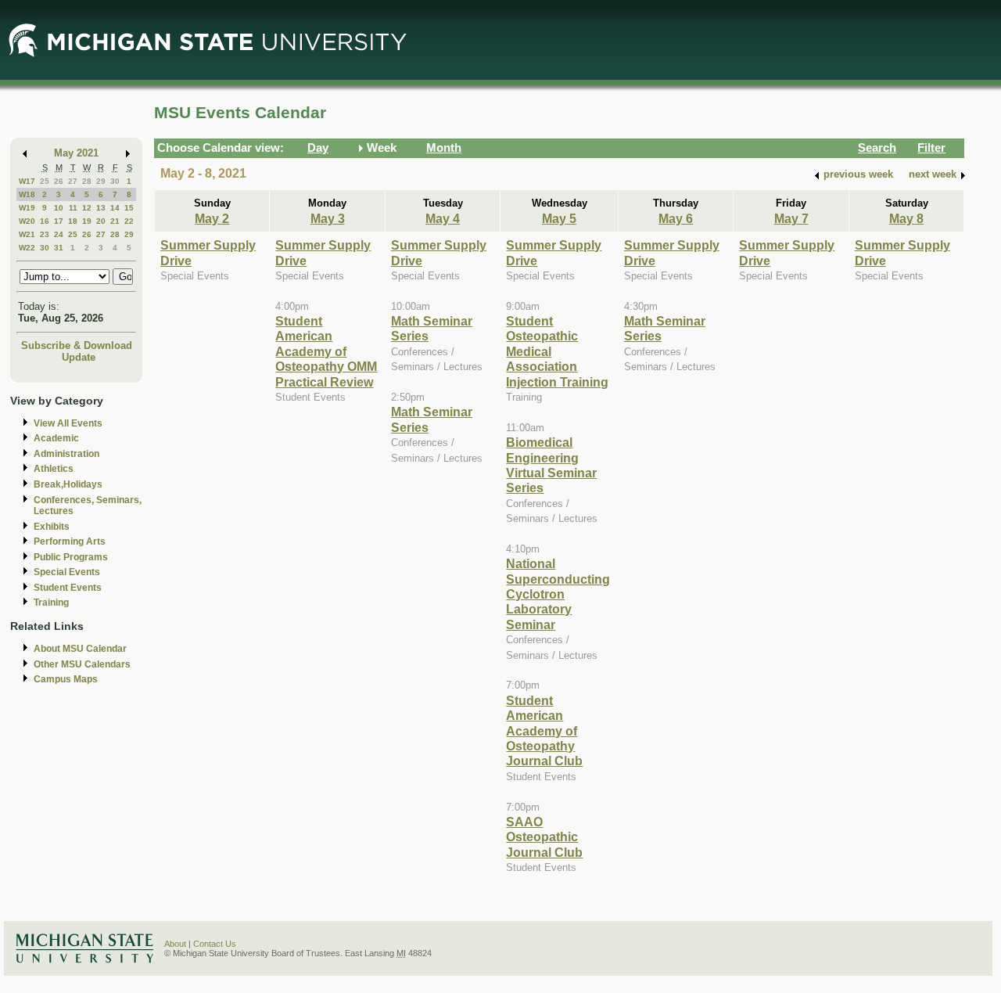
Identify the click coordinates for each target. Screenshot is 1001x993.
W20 (27, 221)
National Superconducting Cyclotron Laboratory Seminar (558, 593)
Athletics (54, 468)
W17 (27, 181)
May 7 (791, 218)
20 (101, 221)
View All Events (68, 423)
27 (72, 181)
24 (58, 234)
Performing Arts (70, 541)
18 (72, 221)
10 (58, 207)
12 (86, 207)
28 (86, 181)
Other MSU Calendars (82, 664)
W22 (27, 247)
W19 (27, 207)
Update (78, 357)
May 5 (559, 218)
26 (58, 181)
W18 (27, 194)
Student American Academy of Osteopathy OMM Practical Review (326, 351)
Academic (56, 438)
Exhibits (52, 526)
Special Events (67, 572)
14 (115, 207)
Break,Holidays (68, 484)
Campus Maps (66, 679)
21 (115, 221)
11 (73, 207)
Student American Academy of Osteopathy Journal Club (544, 730)
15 (129, 207)
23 (44, 234)
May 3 (327, 218)
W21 (27, 234)
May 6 (675, 218)
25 (44, 181)
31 (58, 247)
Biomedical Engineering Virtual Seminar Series (551, 465)
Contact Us (214, 943)
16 (44, 221)
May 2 (212, 218)
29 (101, 181)
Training (51, 602)
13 (101, 207)
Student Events (68, 587)
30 (115, 181)
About (175, 943)
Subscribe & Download (76, 345)
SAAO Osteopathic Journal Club (544, 837)
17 (58, 221)
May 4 (442, 218)
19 (86, 221)
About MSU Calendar (80, 648)
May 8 (906, 218)
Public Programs (71, 557)
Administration (66, 453)
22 (129, 221)
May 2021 (76, 153)
